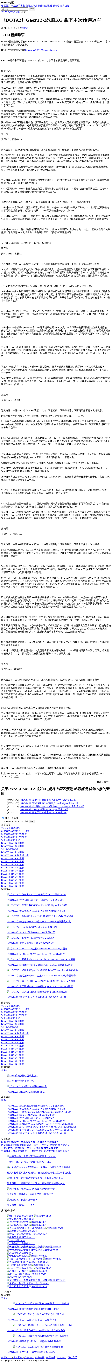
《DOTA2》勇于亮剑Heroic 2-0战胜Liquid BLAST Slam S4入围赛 (40, 1130)
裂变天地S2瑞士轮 (10, 840)
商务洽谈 (39, 1357)
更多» (4, 1070)
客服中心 (61, 1357)
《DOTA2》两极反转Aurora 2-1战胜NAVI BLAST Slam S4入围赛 (40, 1124)
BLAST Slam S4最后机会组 (15, 855)
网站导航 (72, 1357)
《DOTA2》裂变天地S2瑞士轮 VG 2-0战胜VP (43, 812)
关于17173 (6, 1357)
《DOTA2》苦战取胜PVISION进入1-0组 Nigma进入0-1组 (49, 803)
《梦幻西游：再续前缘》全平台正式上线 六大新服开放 (29, 1148)
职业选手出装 (18, 5)
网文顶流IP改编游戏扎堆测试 (16, 1145)
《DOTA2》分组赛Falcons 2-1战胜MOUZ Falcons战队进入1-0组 (52, 806)
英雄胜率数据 (33, 5)
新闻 (18, 12)
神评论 (24, 28)
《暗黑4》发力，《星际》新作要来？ (50, 1145)
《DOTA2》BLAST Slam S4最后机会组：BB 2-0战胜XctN (36, 1133)
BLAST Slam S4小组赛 (12, 858)
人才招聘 (18, 1357)
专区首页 (5, 5)
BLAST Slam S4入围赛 (12, 843)
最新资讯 (45, 5)
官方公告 (64, 5)
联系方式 (50, 1357)
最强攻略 (55, 5)
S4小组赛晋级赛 (9, 849)
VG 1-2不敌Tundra (10, 827)
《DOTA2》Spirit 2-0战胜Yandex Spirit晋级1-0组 (44, 809)
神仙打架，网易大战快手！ (15, 1151)
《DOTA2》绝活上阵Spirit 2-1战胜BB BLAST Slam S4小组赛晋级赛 (41, 1127)
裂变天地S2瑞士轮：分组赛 (15, 831)
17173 (4, 12)
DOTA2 (11, 12)
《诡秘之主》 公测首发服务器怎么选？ (49, 1151)
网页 (7, 818)
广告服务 (29, 1357)
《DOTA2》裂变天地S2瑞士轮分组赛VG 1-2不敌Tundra (48, 800)
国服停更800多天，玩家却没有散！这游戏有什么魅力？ (29, 1142)
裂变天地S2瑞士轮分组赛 (14, 834)
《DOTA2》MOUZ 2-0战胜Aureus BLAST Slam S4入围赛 (36, 1121)
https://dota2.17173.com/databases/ (41, 50)
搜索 (32, 9)
